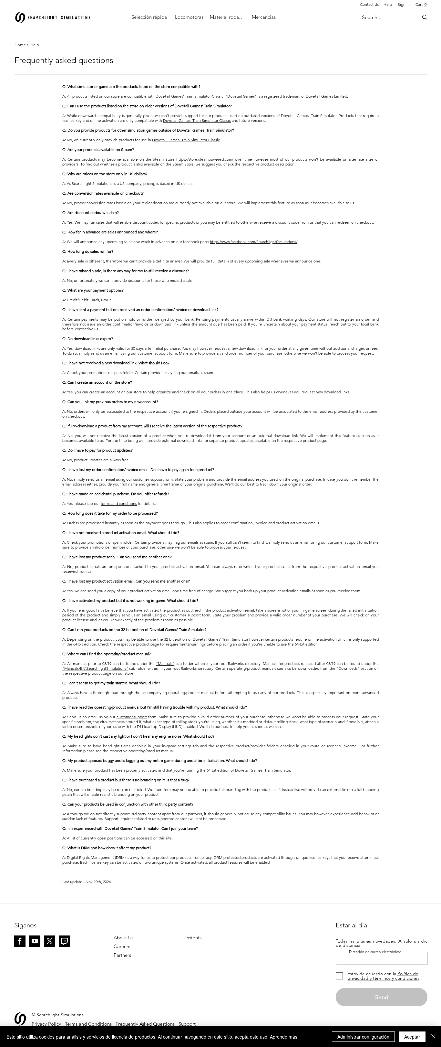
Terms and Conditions (88, 1024)
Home (21, 44)
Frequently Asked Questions (145, 1024)
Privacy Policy (46, 1024)
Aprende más (283, 1036)
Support (187, 1024)
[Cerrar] (433, 1036)
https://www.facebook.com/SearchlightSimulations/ (253, 241)
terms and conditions (119, 503)
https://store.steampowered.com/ (204, 159)
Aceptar (412, 1036)
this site (165, 838)
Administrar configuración (363, 1036)
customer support (153, 353)
